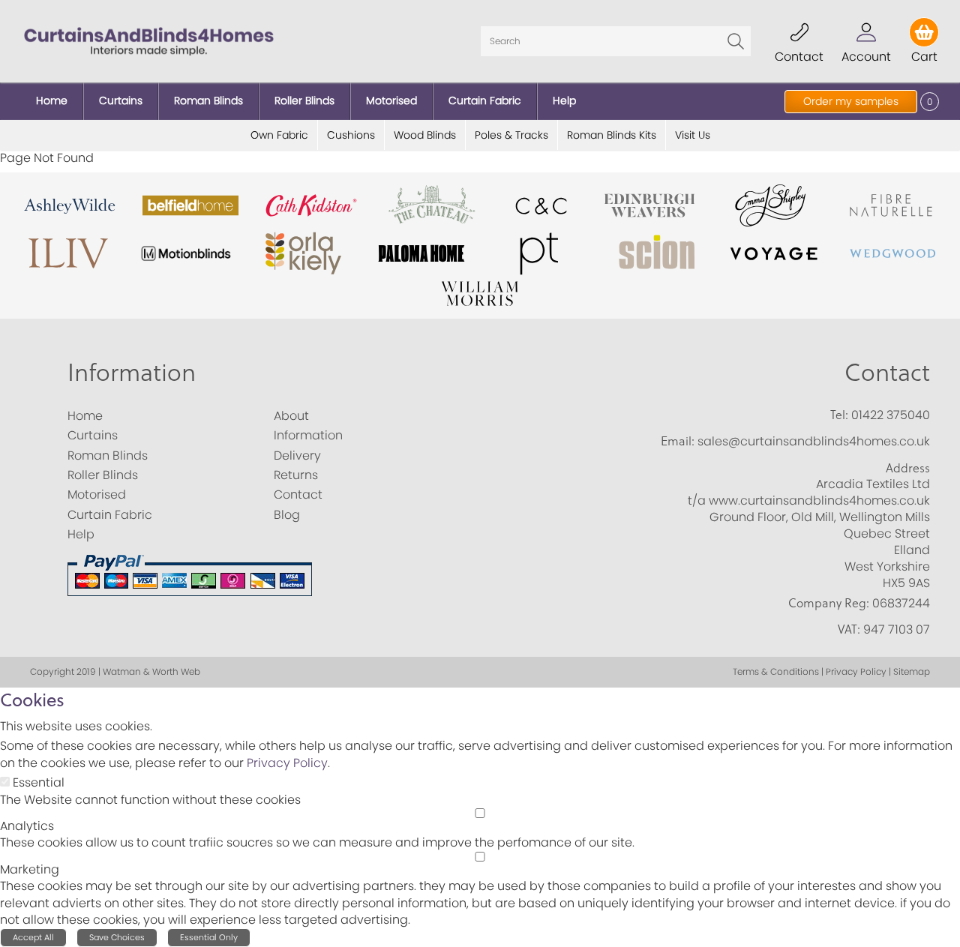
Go (736, 41)
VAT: (849, 629)
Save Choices (117, 937)
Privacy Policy (287, 763)
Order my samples (850, 101)
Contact (887, 371)
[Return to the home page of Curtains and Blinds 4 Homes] (149, 40)
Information (132, 371)
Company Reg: (828, 603)
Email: (677, 441)
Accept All (33, 937)
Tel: (839, 414)
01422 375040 (890, 415)
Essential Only (209, 937)
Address (908, 468)
